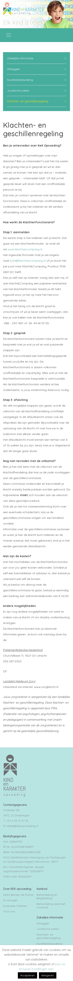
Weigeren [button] (47, 975)
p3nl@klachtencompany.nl (28, 260)
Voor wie (9, 911)
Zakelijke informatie (20, 58)
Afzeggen (13, 69)
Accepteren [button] (27, 975)
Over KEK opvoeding (17, 889)
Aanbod (41, 889)
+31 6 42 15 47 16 (17, 820)
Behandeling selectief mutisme (50, 905)
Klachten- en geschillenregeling (27, 101)
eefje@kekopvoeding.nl (22, 826)
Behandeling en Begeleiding (46, 896)
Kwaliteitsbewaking (20, 80)
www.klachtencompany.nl (25, 249)
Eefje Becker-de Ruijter (18, 895)
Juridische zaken (18, 90)
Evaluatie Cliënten (15, 906)
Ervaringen (10, 900)
